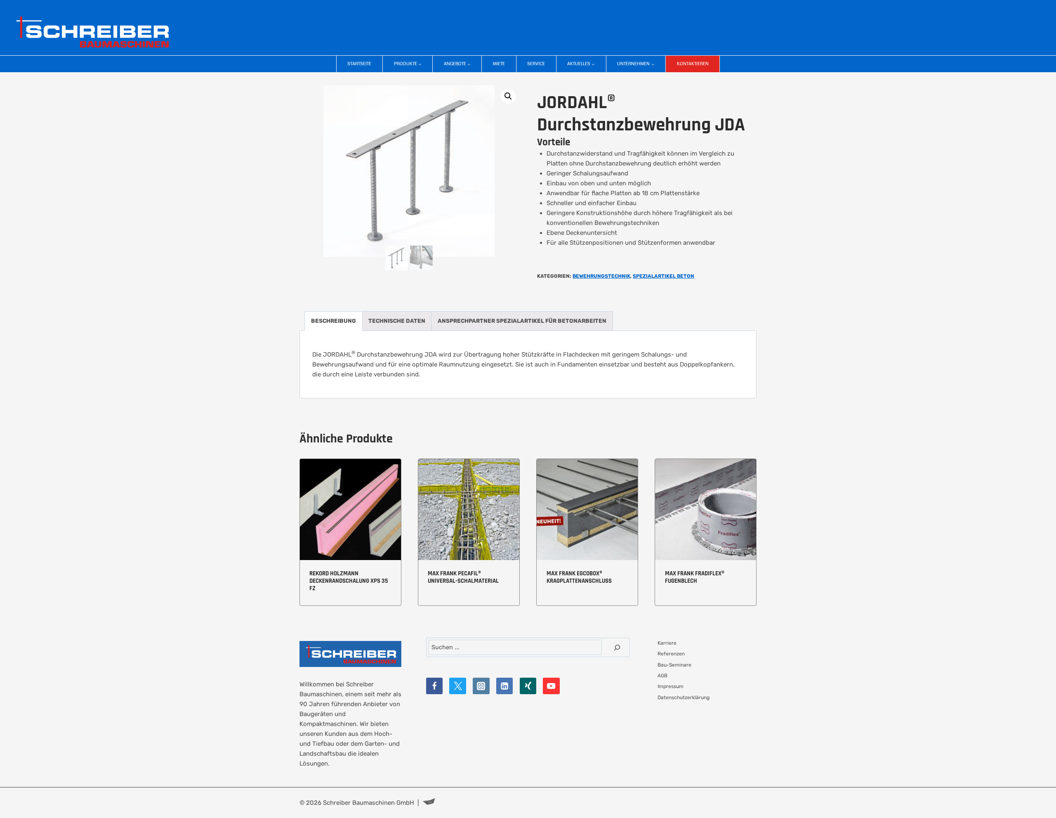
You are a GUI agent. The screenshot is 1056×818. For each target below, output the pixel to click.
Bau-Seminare (674, 665)
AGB (662, 676)
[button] (508, 96)
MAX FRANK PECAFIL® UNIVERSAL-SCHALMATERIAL (463, 577)
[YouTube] (551, 686)
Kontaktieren (693, 64)
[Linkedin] (504, 686)
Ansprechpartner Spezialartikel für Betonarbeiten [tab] (522, 320)
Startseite (359, 64)
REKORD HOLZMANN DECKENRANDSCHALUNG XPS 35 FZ (348, 581)
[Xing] (528, 686)
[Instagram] (481, 686)
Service (536, 64)
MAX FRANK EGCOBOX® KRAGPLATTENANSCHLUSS (579, 577)
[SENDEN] (617, 647)
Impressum (671, 686)
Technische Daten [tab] (396, 320)
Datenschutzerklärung (684, 697)
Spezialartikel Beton (663, 276)
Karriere (667, 643)
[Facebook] (434, 686)
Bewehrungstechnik (601, 276)
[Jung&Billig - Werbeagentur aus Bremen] (429, 802)
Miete (499, 64)
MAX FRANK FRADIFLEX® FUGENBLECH (694, 577)
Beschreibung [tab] (333, 320)
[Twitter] (457, 686)
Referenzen (671, 654)
